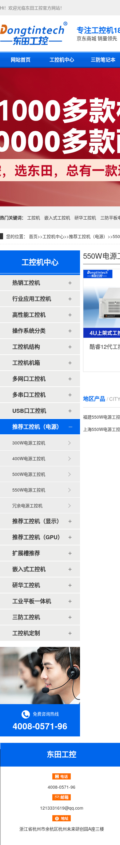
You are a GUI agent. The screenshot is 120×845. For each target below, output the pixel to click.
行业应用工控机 (31, 299)
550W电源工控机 (28, 490)
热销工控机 (26, 283)
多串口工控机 (29, 395)
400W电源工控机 (28, 458)
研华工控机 (85, 217)
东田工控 (34, 8)
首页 (33, 236)
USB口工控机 (29, 411)
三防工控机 (26, 617)
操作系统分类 (29, 331)
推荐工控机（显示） (37, 521)
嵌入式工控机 (57, 217)
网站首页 (20, 59)
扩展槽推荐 (26, 553)
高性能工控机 (29, 315)
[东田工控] (33, 33)
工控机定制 (26, 633)
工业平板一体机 (31, 601)
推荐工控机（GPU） (37, 537)
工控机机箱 (26, 363)
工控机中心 (62, 59)
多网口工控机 (29, 379)
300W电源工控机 (28, 443)
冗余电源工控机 (27, 505)
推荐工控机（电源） (88, 236)
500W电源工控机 (28, 474)
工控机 (33, 217)
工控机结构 (26, 347)
